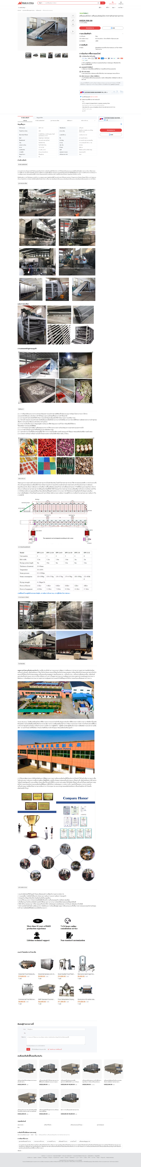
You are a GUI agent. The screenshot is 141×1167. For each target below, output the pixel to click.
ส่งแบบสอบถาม (90, 28)
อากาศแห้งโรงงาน (51, 1141)
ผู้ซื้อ (100, 7)
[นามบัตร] (121, 124)
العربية (77, 1157)
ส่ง (28, 1049)
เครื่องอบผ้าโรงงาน (63, 1141)
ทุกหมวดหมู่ (22, 7)
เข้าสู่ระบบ (121, 4)
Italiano (62, 1157)
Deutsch (66, 1157)
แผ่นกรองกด (20, 1124)
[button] (92, 120)
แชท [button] (114, 28)
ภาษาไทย (93, 1157)
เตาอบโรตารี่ (73, 1141)
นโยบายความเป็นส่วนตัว (67, 1155)
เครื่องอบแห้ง (38, 10)
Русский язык (56, 1157)
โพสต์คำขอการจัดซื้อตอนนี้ (55, 1049)
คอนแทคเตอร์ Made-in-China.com (80, 1155)
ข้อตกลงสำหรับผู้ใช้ (57, 1155)
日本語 (85, 1157)
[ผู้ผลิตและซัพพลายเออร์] (26, 3)
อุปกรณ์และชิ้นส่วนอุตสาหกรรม (28, 10)
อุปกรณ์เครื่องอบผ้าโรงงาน (25, 1141)
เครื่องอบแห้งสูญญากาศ (84, 1141)
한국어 (81, 1157)
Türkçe (98, 1157)
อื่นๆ (19, 1127)
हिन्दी (89, 1157)
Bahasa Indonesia (110, 1157)
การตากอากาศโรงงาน (39, 1141)
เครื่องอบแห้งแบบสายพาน (48, 10)
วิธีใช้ (107, 7)
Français (50, 1157)
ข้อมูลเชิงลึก (97, 1155)
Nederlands (72, 1157)
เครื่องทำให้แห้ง (47, 1124)
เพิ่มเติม (19, 1150)
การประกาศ (49, 1155)
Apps (113, 7)
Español (39, 1157)
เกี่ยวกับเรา (43, 1155)
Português (45, 1157)
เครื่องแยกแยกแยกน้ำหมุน (76, 1124)
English (35, 1157)
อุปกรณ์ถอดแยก (100, 1124)
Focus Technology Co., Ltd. (71, 1160)
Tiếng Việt (103, 1157)
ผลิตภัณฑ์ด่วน (90, 1155)
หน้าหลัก (19, 10)
